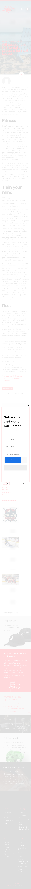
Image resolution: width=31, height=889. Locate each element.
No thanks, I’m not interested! (15, 484)
